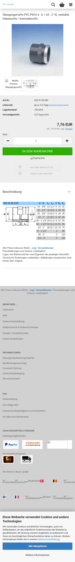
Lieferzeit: (8, 105)
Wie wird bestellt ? (12, 378)
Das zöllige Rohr (10, 405)
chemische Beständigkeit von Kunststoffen (24, 411)
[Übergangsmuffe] (37, 50)
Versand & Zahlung (12, 368)
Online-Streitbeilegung (13, 373)
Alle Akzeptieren (37, 546)
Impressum (8, 309)
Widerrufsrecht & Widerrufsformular (20, 327)
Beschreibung (12, 192)
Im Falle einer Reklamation (16, 416)
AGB (5, 315)
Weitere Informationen (37, 555)
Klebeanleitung (10, 399)
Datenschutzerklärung (48, 539)
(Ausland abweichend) (58, 105)
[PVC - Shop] (7, 4)
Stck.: (5, 134)
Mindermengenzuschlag (14, 363)
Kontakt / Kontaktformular (15, 333)
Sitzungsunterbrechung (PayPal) (18, 358)
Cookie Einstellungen (13, 338)
